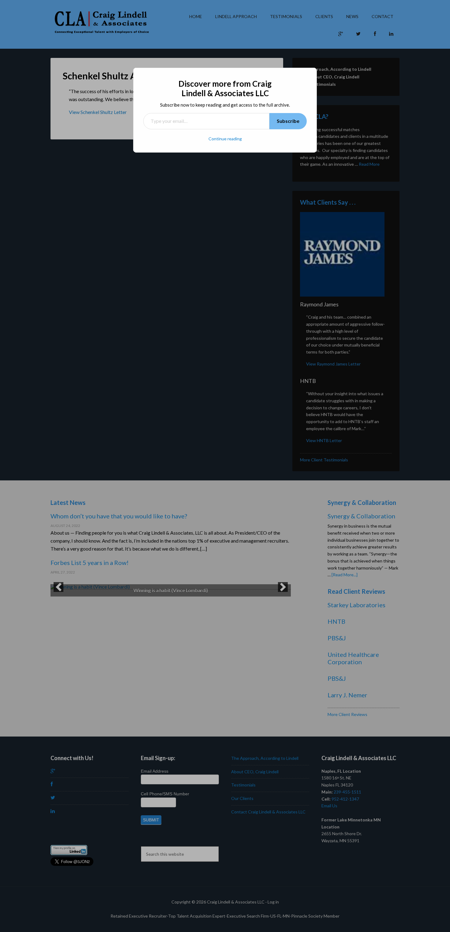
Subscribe (288, 121)
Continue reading (225, 138)
